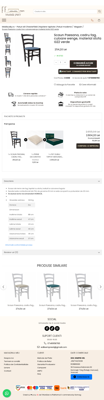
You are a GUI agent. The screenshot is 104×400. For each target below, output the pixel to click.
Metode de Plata (44, 358)
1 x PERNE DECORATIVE (35, 155)
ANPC (39, 371)
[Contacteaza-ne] (92, 20)
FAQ (39, 374)
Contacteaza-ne (83, 377)
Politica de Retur (44, 361)
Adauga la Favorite (65, 84)
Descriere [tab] (9, 181)
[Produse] (4, 21)
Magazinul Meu (12, 352)
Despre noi (9, 358)
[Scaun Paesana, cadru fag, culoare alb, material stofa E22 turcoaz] (52, 287)
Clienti (40, 352)
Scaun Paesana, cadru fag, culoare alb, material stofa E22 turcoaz (52, 305)
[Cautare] (99, 11)
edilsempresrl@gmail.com (53, 347)
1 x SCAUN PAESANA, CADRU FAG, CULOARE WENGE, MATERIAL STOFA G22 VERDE (16, 155)
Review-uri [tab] (11, 252)
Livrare (7, 367)
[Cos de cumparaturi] (99, 20)
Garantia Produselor (46, 364)
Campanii (41, 367)
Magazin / (79, 26)
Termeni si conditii (12, 361)
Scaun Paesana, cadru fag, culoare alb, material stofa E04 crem (21, 305)
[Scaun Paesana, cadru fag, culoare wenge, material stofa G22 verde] (32, 49)
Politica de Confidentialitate (16, 364)
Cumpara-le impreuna (88, 146)
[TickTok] (52, 328)
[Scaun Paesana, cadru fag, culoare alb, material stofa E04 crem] (20, 287)
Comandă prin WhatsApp (84, 71)
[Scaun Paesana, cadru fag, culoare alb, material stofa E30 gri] (83, 287)
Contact (7, 371)
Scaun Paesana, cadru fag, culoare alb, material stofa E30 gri (84, 305)
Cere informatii (88, 84)
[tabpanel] (32, 49)
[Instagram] (57, 328)
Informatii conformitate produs (18, 245)
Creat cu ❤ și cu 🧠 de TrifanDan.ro (37, 395)
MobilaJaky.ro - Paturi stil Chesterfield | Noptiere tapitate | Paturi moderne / (38, 26)
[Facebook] (47, 328)
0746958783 (53, 343)
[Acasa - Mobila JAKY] (15, 11)
